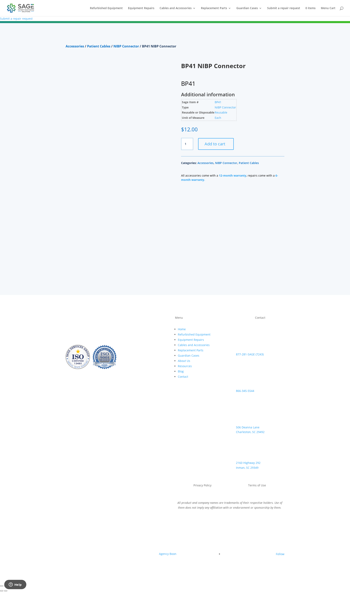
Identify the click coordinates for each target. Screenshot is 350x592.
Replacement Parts (214, 8)
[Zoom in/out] (1, 586)
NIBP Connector (126, 46)
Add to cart (215, 144)
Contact (183, 377)
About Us (184, 361)
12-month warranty (232, 175)
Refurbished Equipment (106, 8)
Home (182, 329)
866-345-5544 (245, 391)
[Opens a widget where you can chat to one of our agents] (15, 585)
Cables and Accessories (176, 8)
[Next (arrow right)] (5, 590)
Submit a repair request (283, 8)
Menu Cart (328, 8)
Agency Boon (167, 554)
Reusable (221, 112)
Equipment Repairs (141, 8)
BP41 (218, 102)
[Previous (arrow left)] (1, 590)
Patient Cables (98, 46)
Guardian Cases (247, 8)
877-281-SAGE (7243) (250, 354)
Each (218, 118)
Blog (181, 371)
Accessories (75, 46)
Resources (185, 366)
